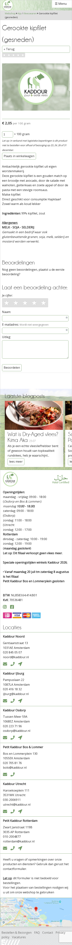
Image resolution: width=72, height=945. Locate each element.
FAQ (37, 933)
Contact (47, 933)
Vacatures (19, 937)
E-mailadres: (25, 325)
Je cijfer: (7, 295)
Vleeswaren (30, 13)
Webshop (10, 13)
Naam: (6, 312)
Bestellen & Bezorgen (16, 933)
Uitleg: (6, 337)
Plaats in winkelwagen (19, 156)
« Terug (9, 49)
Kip (19, 13)
